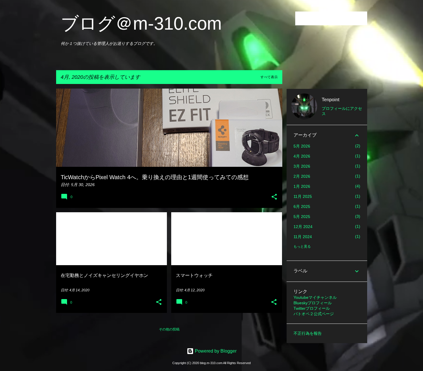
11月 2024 (303, 236)
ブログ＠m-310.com (141, 23)
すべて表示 (269, 77)
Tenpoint (330, 99)
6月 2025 (302, 206)
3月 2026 (302, 166)
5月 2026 (302, 146)
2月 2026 (302, 176)
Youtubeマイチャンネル (315, 297)
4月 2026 (302, 156)
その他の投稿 (169, 329)
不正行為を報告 (308, 333)
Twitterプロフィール (312, 308)
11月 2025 (303, 196)
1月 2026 (302, 186)
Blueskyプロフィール (313, 303)
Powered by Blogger (215, 351)
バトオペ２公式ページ (314, 313)
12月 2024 (303, 226)
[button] (274, 197)
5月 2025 (302, 216)
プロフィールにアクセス (342, 111)
